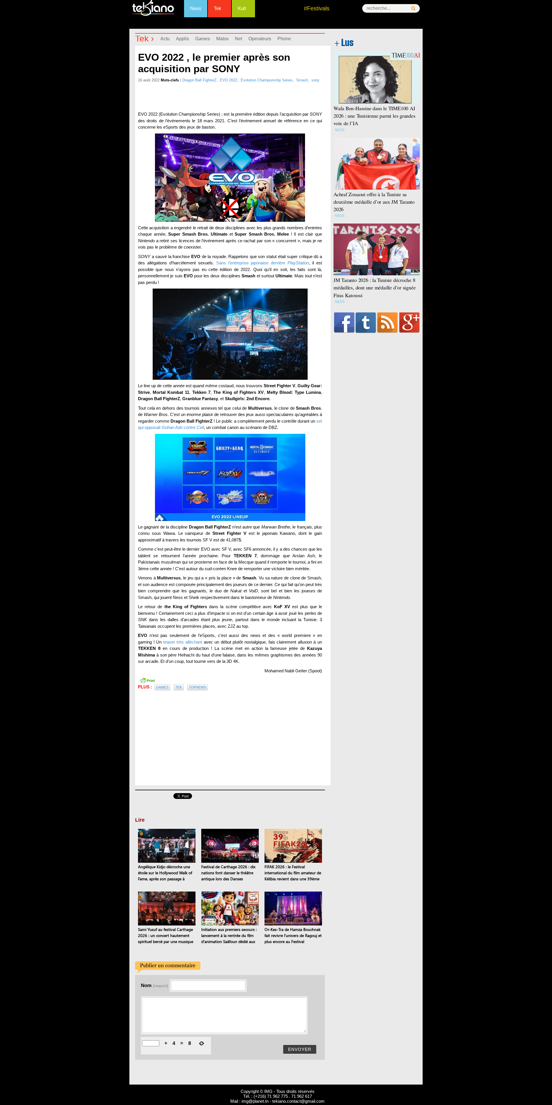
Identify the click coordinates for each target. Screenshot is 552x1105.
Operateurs (259, 38)
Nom (154, 985)
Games (202, 38)
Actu (165, 38)
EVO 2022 (228, 80)
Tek (217, 8)
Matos (222, 38)
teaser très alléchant (182, 642)
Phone (284, 38)
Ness (195, 8)
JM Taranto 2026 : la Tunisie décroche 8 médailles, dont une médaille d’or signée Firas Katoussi (374, 287)
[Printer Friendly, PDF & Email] (147, 680)
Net (238, 38)
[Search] (413, 8)
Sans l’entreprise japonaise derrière (262, 262)
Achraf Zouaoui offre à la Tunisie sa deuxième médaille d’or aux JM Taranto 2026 (374, 202)
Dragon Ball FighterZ (199, 80)
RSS (387, 322)
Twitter (366, 322)
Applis (182, 38)
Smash (302, 80)
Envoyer (299, 1049)
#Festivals (316, 8)
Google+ (409, 322)
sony (315, 80)
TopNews (197, 687)
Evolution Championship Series (267, 80)
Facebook (344, 322)
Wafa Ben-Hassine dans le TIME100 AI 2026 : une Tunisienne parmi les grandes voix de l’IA (374, 116)
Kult (242, 8)
